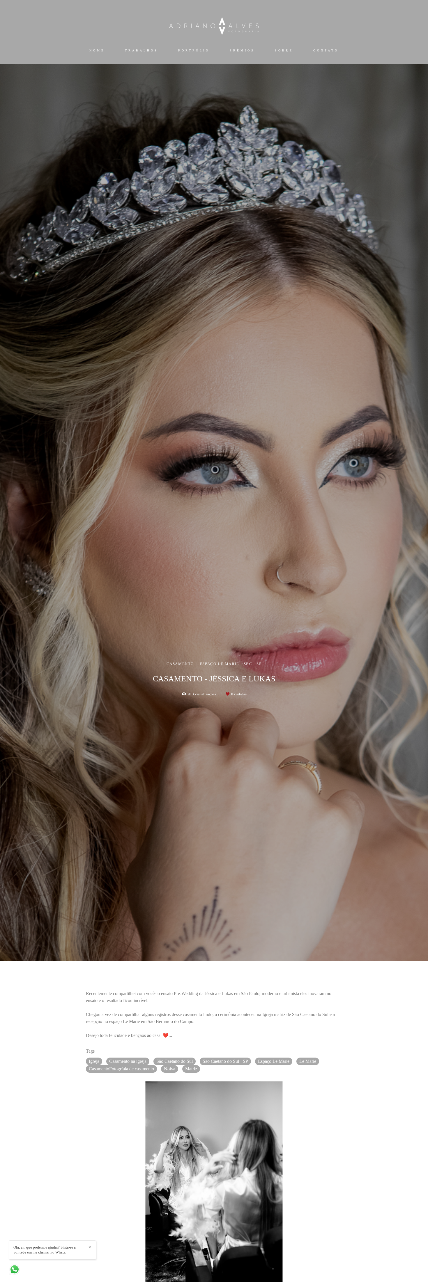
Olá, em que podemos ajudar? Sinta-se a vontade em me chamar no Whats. (44, 1249)
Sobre (284, 50)
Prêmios (242, 50)
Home (97, 50)
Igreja (94, 1061)
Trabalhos (141, 50)
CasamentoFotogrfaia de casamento (121, 1068)
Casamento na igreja (127, 1061)
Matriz (191, 1068)
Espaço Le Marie (273, 1061)
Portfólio (194, 50)
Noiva (169, 1068)
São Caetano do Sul (174, 1061)
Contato (326, 50)
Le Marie (307, 1061)
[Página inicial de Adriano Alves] (214, 25)
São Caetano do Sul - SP (225, 1061)
